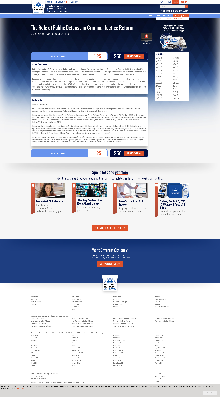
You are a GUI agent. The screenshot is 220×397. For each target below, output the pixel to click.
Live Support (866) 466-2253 (174, 11)
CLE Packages (60, 2)
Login (176, 2)
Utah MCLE (158, 345)
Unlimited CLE (76, 307)
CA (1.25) (159, 67)
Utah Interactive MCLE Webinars (122, 321)
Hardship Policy (159, 379)
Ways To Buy (75, 309)
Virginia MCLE (158, 350)
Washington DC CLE (160, 355)
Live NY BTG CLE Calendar (38, 318)
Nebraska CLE (117, 335)
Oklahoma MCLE (117, 358)
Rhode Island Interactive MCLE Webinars (124, 318)
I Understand (210, 393)
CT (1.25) (159, 70)
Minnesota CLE (76, 358)
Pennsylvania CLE (118, 363)
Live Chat (157, 301)
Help (158, 2)
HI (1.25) (158, 86)
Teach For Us (34, 304)
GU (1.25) (159, 83)
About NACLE (34, 299)
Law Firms (74, 2)
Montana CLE (75, 365)
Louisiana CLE (76, 348)
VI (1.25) (175, 89)
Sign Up (184, 2)
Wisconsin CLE (159, 360)
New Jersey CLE (117, 343)
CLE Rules (116, 299)
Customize (109, 263)
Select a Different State (181, 16)
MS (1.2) (175, 64)
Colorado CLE (34, 348)
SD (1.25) (176, 83)
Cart (169, 2)
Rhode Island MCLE (160, 335)
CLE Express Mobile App (120, 302)
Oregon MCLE (117, 360)
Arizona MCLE (34, 340)
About (49, 2)
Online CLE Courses (118, 304)
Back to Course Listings (57, 34)
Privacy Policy (20, 389)
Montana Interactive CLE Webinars (81, 318)
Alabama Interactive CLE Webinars (40, 321)
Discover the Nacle (109, 228)
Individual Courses (77, 302)
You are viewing (160, 15)
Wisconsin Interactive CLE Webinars (165, 318)
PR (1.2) (175, 76)
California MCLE (35, 345)
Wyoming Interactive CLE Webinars (164, 321)
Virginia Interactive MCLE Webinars (123, 323)
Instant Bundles (76, 299)
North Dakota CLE (118, 353)
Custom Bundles (76, 304)
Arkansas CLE (34, 343)
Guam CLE (33, 360)
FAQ (32, 307)
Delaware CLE (34, 353)
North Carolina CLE (118, 350)
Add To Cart (132, 56)
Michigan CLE (76, 355)
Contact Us (158, 304)
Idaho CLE (33, 365)
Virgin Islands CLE (160, 348)
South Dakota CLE (159, 338)
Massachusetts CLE (77, 353)
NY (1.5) (175, 70)
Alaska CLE (34, 338)
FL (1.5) (158, 76)
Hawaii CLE (34, 363)
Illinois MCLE (75, 335)
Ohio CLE (115, 355)
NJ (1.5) (175, 67)
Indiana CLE (75, 338)
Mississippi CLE (76, 360)
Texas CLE (157, 343)
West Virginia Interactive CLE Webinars (124, 326)
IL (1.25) (158, 89)
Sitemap (157, 381)
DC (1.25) (159, 73)
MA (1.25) (159, 95)
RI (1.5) (175, 80)
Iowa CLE (74, 340)
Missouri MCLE (76, 363)
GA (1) (158, 80)
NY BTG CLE (116, 307)
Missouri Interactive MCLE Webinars (41, 326)
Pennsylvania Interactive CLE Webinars (83, 326)
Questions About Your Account (163, 306)
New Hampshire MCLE (119, 340)
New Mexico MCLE (118, 345)
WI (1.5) (175, 92)
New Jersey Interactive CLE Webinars (82, 321)
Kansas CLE (75, 343)
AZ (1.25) (159, 64)
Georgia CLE (34, 358)
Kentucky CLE (76, 345)
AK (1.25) (159, 58)
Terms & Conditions (160, 376)
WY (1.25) (176, 98)
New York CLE (117, 348)
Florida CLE (34, 355)
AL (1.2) (158, 61)
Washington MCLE (160, 353)
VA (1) (175, 86)
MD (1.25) (159, 98)
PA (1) (175, 73)
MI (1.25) (176, 58)
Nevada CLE (116, 338)
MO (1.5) (176, 61)
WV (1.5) (175, 95)
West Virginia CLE (160, 358)
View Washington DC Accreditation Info (173, 18)
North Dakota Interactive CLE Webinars (83, 323)
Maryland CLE (76, 350)
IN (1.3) (158, 92)
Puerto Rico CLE (117, 365)
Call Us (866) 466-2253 (161, 299)
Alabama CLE (34, 335)
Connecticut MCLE (36, 350)
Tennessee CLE (159, 340)
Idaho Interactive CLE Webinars (39, 323)
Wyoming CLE (158, 363)
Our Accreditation (36, 302)
